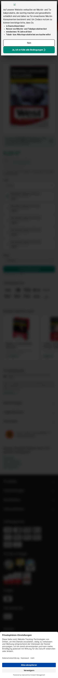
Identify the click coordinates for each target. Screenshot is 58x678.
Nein (29, 43)
